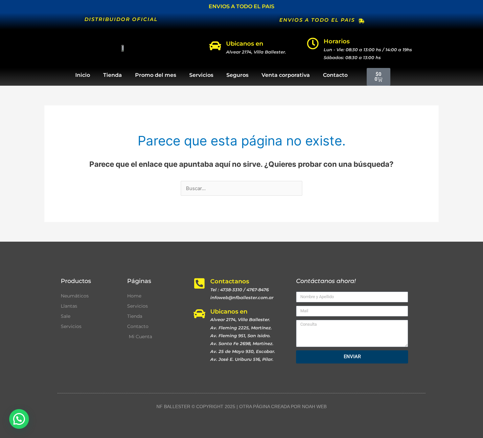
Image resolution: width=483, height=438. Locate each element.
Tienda (112, 75)
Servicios (201, 75)
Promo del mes (155, 75)
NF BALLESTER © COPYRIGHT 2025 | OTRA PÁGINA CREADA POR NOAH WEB (241, 406)
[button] (19, 419)
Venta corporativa (286, 75)
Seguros (237, 75)
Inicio (82, 75)
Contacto (335, 75)
